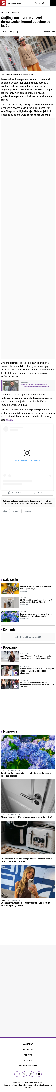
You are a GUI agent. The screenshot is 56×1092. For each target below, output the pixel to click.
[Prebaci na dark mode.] (36, 3)
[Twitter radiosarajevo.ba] (24, 1074)
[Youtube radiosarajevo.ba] (39, 1074)
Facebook (17, 503)
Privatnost (28, 1060)
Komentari (10, 629)
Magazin (5, 13)
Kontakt (28, 1055)
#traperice (27, 511)
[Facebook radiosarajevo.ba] (17, 1074)
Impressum (28, 1049)
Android (37, 501)
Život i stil (15, 13)
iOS (42, 501)
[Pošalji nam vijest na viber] (31, 1074)
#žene (5, 511)
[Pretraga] (39, 3)
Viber (45, 503)
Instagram (25, 503)
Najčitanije (10, 579)
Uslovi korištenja (28, 1065)
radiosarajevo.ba (36, 1082)
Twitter (10, 503)
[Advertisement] (28, 238)
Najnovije (10, 731)
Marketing (28, 1044)
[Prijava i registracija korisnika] (43, 3)
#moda (15, 511)
